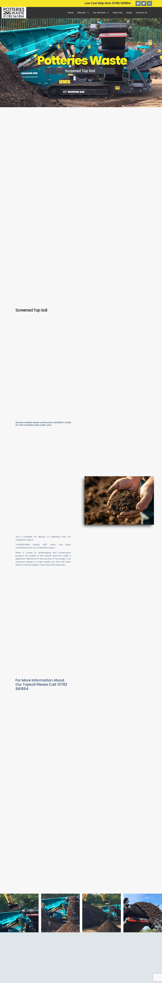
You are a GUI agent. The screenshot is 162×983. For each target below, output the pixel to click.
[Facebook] (138, 3)
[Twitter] (143, 3)
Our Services (99, 12)
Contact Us (141, 12)
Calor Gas (117, 12)
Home (71, 12)
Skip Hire (81, 12)
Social (129, 12)
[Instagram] (149, 3)
